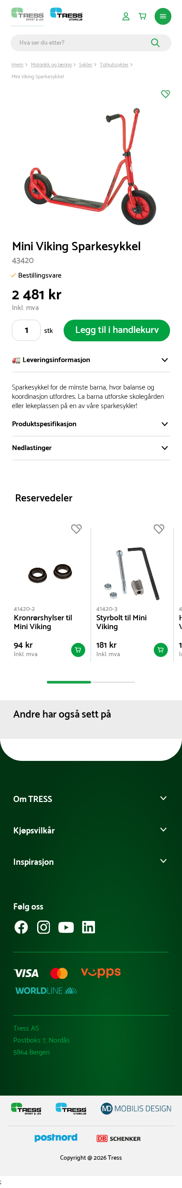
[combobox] (83, 43)
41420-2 (24, 609)
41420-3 (107, 609)
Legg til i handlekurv (117, 330)
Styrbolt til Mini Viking (121, 622)
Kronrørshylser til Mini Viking (43, 622)
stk (48, 331)
